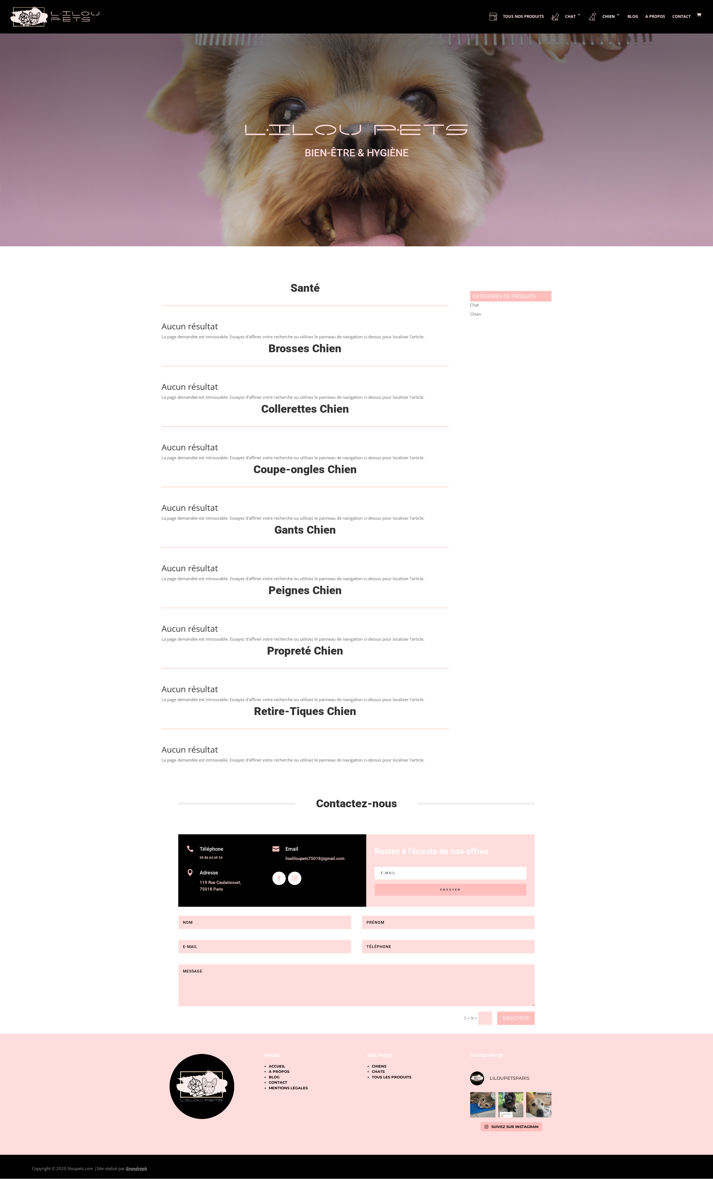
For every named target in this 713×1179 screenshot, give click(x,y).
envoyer (516, 1018)
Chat (474, 305)
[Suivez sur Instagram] (294, 878)
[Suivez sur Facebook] (279, 878)
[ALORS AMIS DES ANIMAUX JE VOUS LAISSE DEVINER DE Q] (511, 1104)
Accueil (277, 1066)
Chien (475, 314)
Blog (632, 16)
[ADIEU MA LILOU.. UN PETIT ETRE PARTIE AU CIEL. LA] (482, 1104)
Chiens (379, 1066)
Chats (378, 1071)
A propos (655, 16)
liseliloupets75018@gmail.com (315, 858)
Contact (681, 16)
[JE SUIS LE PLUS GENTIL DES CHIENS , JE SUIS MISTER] (538, 1104)
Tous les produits (391, 1077)
